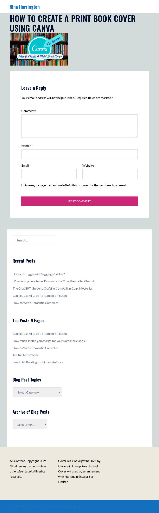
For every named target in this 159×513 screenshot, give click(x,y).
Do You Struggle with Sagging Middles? (39, 274)
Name (26, 145)
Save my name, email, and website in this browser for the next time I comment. (75, 185)
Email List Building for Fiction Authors (38, 362)
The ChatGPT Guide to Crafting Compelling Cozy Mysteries (53, 288)
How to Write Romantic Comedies (35, 303)
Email (26, 165)
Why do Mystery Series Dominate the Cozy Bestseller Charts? (53, 281)
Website (88, 165)
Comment (28, 110)
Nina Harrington (25, 6)
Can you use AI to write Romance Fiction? (40, 295)
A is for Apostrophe (26, 355)
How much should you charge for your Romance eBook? (49, 341)
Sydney (76, 506)
